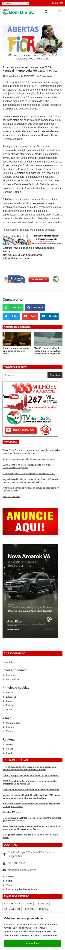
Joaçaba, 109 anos (11, 496)
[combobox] (24, 375)
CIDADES (28, 904)
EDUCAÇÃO (43, 909)
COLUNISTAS (42, 904)
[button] (59, 12)
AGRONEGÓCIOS (12, 904)
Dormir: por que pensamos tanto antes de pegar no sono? (16, 351)
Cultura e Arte (46, 76)
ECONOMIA (29, 909)
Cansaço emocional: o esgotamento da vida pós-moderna (29, 473)
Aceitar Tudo (32, 943)
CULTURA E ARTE (12, 909)
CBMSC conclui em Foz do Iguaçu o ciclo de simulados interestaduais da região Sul (48, 351)
